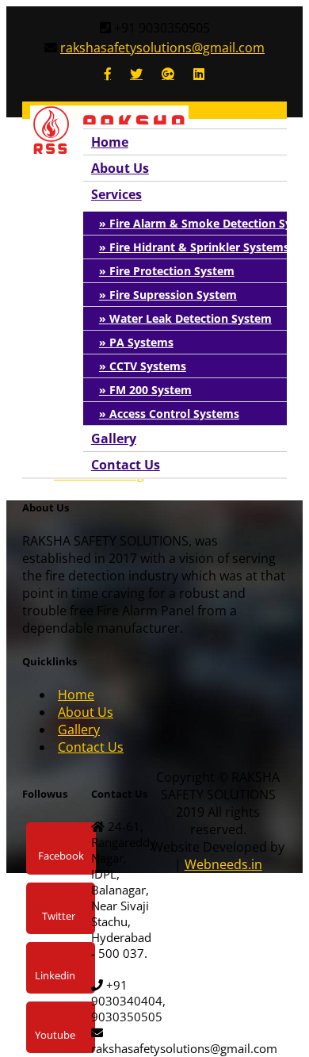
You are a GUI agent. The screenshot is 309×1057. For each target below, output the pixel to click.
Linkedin (55, 975)
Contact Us (125, 464)
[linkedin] (198, 74)
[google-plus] (168, 74)
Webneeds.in (223, 864)
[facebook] (108, 74)
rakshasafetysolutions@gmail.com (162, 47)
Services (116, 194)
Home (109, 142)
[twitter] (136, 74)
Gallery (113, 438)
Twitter (58, 916)
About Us (120, 168)
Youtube (55, 1035)
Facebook (61, 855)
